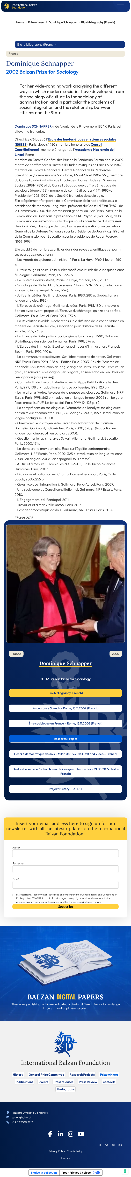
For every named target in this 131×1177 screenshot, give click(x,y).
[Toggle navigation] (120, 6)
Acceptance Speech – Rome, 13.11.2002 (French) (65, 708)
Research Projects (82, 1075)
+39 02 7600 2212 (22, 1122)
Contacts (109, 1082)
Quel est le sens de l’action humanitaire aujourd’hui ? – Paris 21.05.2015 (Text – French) (65, 771)
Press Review (88, 1082)
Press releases (63, 1082)
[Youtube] (81, 1134)
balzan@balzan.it (21, 1117)
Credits (65, 1158)
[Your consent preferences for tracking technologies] (125, 1171)
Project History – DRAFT (65, 789)
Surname (17, 863)
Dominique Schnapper (63, 22)
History (18, 1075)
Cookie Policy (75, 1151)
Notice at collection (44, 1172)
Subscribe (65, 906)
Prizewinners (36, 22)
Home (20, 22)
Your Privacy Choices (76, 1172)
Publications (24, 1082)
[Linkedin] (60, 1134)
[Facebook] (50, 1134)
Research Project (65, 739)
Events (43, 1082)
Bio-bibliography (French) (65, 693)
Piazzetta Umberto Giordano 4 (29, 1112)
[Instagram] (70, 1134)
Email (15, 879)
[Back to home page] (7, 6)
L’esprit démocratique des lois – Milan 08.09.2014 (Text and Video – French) (65, 754)
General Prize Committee (46, 1075)
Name (16, 847)
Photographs (65, 1089)
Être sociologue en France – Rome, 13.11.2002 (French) (65, 723)
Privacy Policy (56, 1151)
